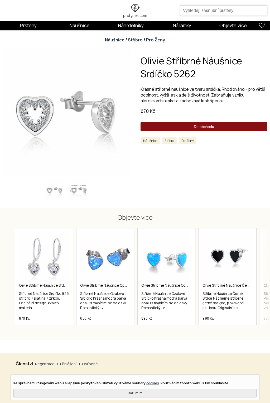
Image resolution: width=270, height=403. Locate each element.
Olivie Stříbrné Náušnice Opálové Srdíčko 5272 (118, 285)
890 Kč (147, 318)
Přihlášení (68, 363)
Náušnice (79, 25)
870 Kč (24, 318)
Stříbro (135, 40)
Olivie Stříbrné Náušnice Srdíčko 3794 (49, 285)
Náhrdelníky (131, 25)
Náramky (182, 25)
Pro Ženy (155, 40)
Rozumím (135, 393)
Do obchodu (204, 126)
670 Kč (148, 111)
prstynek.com (135, 15)
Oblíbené (90, 363)
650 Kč (85, 318)
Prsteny (28, 25)
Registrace (45, 363)
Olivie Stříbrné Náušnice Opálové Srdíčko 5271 (178, 285)
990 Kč (208, 318)
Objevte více (233, 25)
